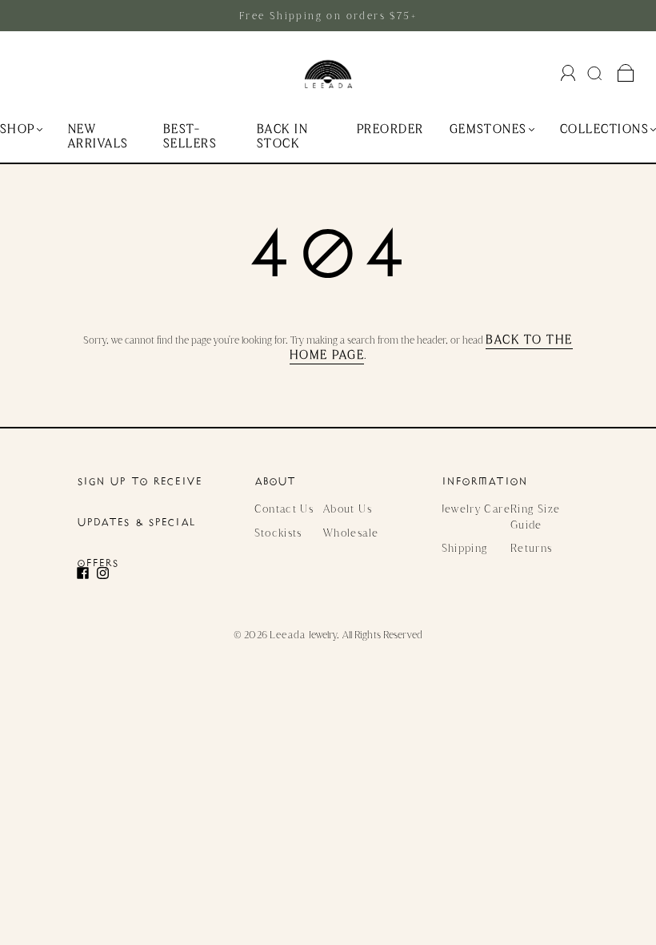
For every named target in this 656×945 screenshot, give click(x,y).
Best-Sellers (190, 137)
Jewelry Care (476, 508)
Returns (531, 548)
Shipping (465, 548)
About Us (347, 508)
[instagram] (107, 573)
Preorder (390, 130)
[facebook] (87, 573)
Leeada (288, 634)
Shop (17, 130)
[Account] (568, 73)
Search (596, 72)
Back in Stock (282, 137)
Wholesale (350, 532)
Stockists (278, 532)
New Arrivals (98, 137)
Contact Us (284, 508)
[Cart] (626, 73)
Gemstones (488, 130)
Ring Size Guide (535, 516)
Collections (604, 130)
